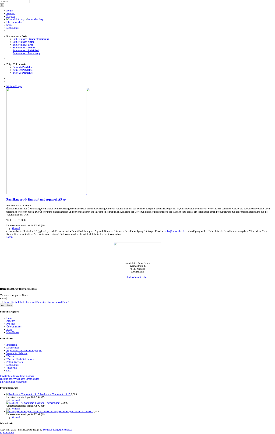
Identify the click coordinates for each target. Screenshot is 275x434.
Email (3, 298)
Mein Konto (12, 332)
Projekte (10, 323)
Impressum (11, 344)
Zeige (22, 67)
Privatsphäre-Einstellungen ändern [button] (17, 376)
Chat (8, 370)
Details (9, 237)
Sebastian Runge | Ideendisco (57, 429)
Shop (9, 329)
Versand (16, 228)
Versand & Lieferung (17, 353)
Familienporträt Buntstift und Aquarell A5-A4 (36, 199)
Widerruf (10, 356)
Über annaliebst (14, 326)
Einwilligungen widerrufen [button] (13, 381)
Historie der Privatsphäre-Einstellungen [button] (19, 378)
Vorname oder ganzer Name (14, 295)
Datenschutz (12, 347)
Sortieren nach (31, 39)
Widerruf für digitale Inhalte (20, 359)
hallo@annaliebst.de (175, 231)
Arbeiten (10, 320)
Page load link (7, 432)
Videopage (11, 367)
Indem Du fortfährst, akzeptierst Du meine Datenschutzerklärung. (36, 302)
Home (9, 318)
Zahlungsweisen (14, 362)
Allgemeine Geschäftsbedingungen (24, 350)
